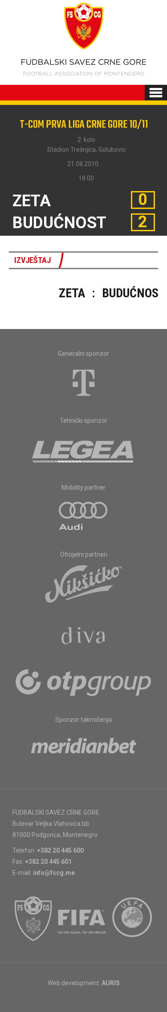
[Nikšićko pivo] (84, 583)
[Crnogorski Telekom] (83, 382)
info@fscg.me (54, 872)
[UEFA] (133, 918)
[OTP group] (83, 681)
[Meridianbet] (83, 748)
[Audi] (84, 516)
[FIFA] (82, 918)
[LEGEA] (83, 449)
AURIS (111, 983)
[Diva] (83, 637)
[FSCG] (33, 918)
